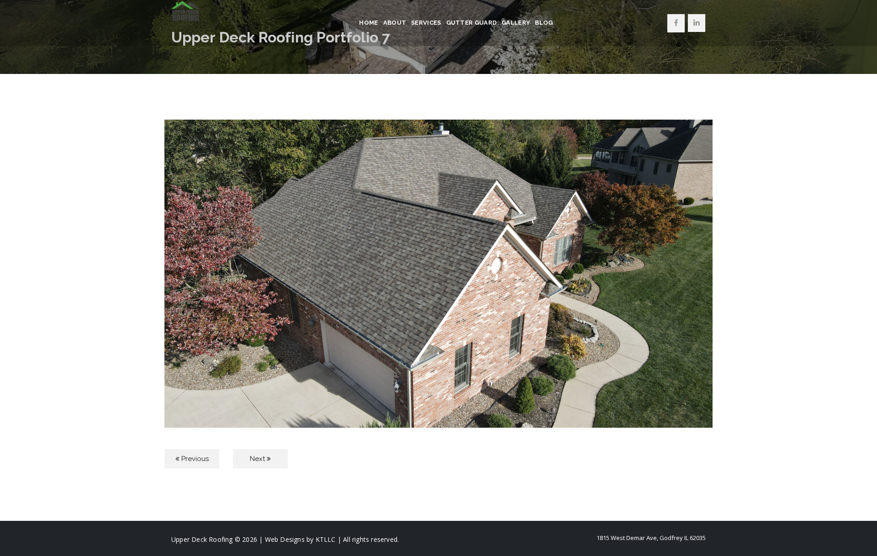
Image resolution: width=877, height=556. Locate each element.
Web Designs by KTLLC (300, 539)
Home (368, 22)
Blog (544, 22)
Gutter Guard (471, 22)
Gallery (516, 22)
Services (426, 22)
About (395, 22)
